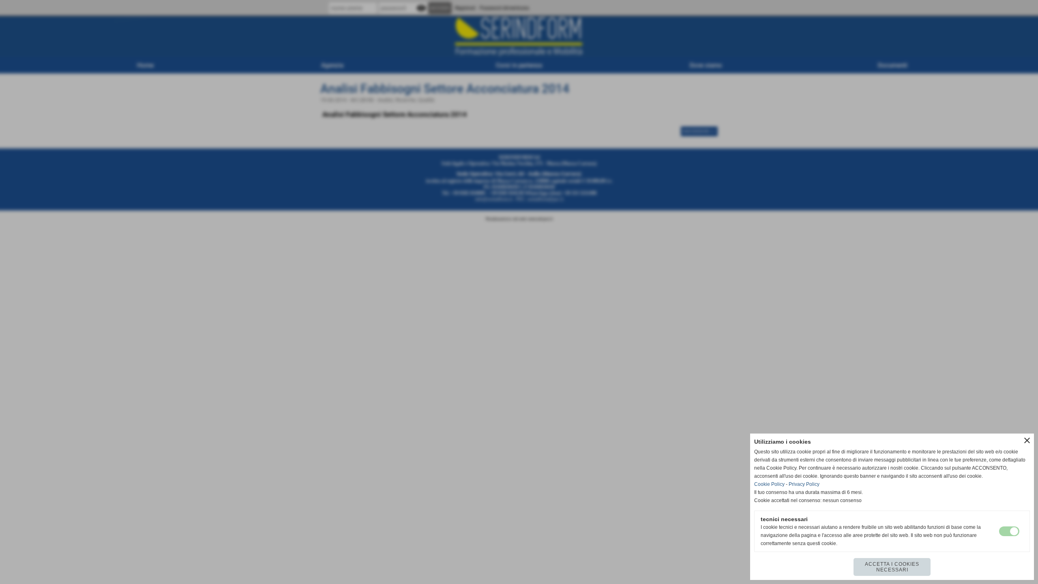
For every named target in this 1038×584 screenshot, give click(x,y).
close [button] (1027, 440)
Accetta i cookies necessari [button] (892, 567)
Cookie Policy (769, 484)
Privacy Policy (804, 484)
